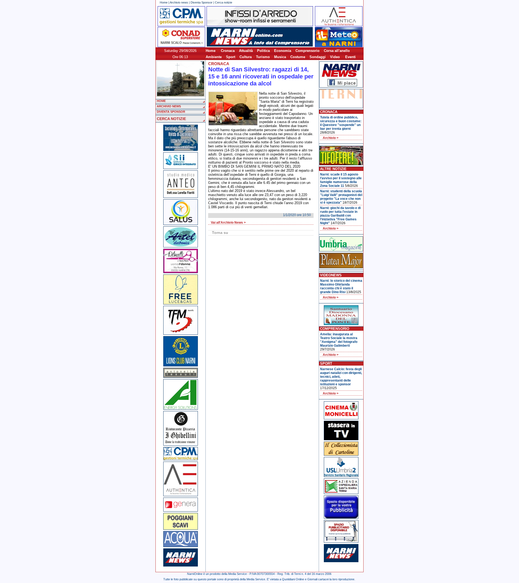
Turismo (263, 57)
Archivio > (330, 138)
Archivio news (179, 2)
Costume (297, 57)
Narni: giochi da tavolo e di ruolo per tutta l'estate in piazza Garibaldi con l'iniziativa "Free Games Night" (340, 215)
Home (164, 2)
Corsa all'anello (337, 51)
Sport (230, 57)
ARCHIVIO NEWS (169, 106)
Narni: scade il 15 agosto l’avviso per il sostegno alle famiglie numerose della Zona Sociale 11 (341, 180)
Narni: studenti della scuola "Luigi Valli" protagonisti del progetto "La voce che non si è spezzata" (341, 196)
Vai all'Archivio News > (228, 222)
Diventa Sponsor (201, 2)
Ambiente (214, 57)
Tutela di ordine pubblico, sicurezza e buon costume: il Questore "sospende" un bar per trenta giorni (340, 123)
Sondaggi (318, 57)
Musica (280, 57)
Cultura (245, 57)
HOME (161, 100)
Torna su (220, 232)
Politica (263, 51)
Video (335, 57)
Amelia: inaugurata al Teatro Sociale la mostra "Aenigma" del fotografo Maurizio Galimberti (338, 339)
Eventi (350, 57)
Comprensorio (307, 51)
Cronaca (228, 51)
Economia (282, 51)
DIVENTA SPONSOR (171, 111)
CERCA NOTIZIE (171, 119)
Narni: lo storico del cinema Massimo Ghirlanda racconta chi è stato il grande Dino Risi (341, 286)
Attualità (246, 51)
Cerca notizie (223, 2)
